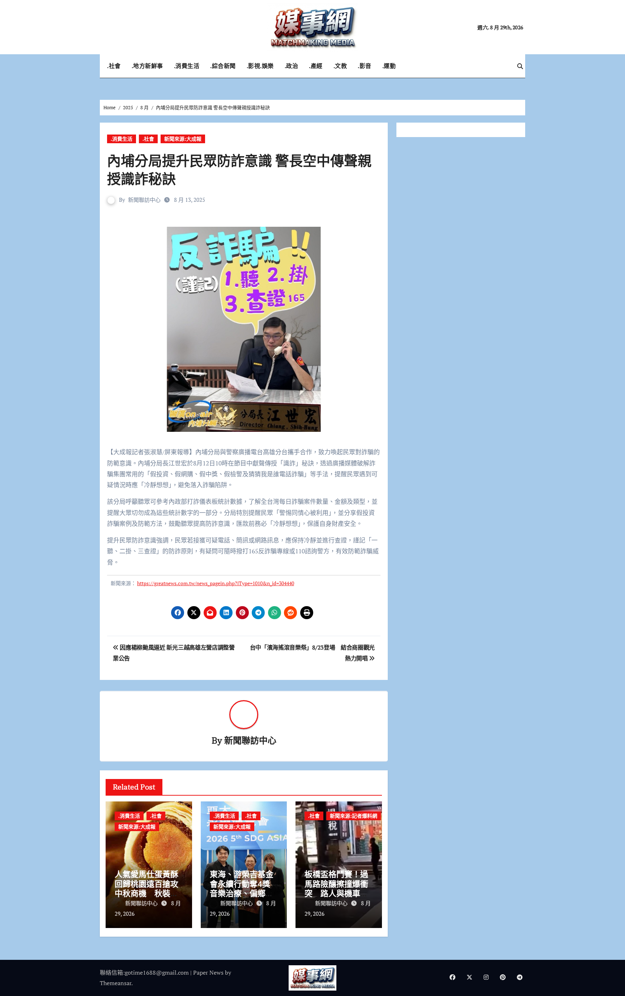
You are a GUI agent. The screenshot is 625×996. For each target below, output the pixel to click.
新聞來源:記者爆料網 (353, 815)
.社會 (114, 66)
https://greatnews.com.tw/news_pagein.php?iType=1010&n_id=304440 (215, 583)
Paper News (208, 972)
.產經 (316, 66)
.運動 (389, 66)
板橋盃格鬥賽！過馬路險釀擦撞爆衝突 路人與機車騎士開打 (336, 888)
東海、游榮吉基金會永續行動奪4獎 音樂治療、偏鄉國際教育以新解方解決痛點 (241, 893)
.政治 (291, 66)
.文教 (340, 66)
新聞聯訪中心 (144, 199)
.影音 (364, 66)
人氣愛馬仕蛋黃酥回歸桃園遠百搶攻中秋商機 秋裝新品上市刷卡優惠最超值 (146, 893)
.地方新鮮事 (147, 66)
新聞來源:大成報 (182, 138)
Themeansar (115, 983)
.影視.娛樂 (260, 66)
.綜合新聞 (223, 66)
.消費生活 (187, 66)
